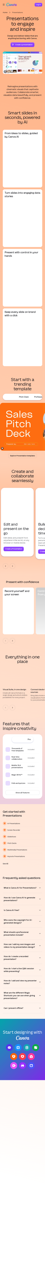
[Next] (12, 566)
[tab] (9, 397)
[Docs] (26, 1047)
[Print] (22, 1065)
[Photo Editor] (31, 1056)
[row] (22, 749)
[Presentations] (13, 1056)
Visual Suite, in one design (14, 689)
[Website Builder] (31, 1065)
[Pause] (5, 71)
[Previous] (5, 566)
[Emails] (9, 1047)
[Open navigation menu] (4, 4)
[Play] (2, 448)
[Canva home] (11, 4)
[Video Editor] (13, 1065)
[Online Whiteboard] (35, 1047)
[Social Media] (22, 1056)
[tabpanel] (22, 427)
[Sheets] (18, 1047)
